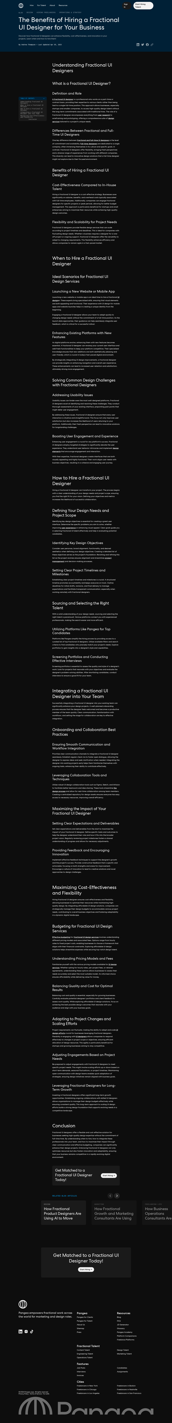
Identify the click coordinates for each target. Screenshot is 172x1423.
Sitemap (80, 1329)
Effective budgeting (61, 937)
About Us (81, 1325)
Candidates (122, 1368)
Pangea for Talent (84, 1321)
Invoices (80, 1376)
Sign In (126, 5)
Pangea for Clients (85, 1317)
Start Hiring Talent (140, 5)
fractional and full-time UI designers (93, 140)
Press (79, 1332)
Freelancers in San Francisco (129, 1393)
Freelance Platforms (125, 1340)
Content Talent (83, 1350)
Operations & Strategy (70, 12)
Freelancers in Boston (126, 1386)
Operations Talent (85, 1358)
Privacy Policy (24, 1394)
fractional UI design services (86, 937)
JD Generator (123, 1325)
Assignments (122, 1372)
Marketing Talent (124, 1354)
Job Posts (81, 1368)
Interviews (81, 1372)
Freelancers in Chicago (87, 1390)
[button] (110, 1196)
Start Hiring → (109, 1175)
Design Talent (123, 1350)
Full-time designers (88, 144)
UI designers (81, 1036)
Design (30, 12)
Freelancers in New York (87, 1386)
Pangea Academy (124, 1332)
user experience (69, 528)
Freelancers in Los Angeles (88, 1393)
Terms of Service (36, 1394)
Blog (21, 13)
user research (104, 115)
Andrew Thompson (28, 45)
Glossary (121, 1329)
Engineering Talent (85, 1354)
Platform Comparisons (127, 1336)
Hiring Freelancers (46, 12)
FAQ (119, 1321)
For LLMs (46, 1394)
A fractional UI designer (62, 99)
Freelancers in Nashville (127, 1390)
